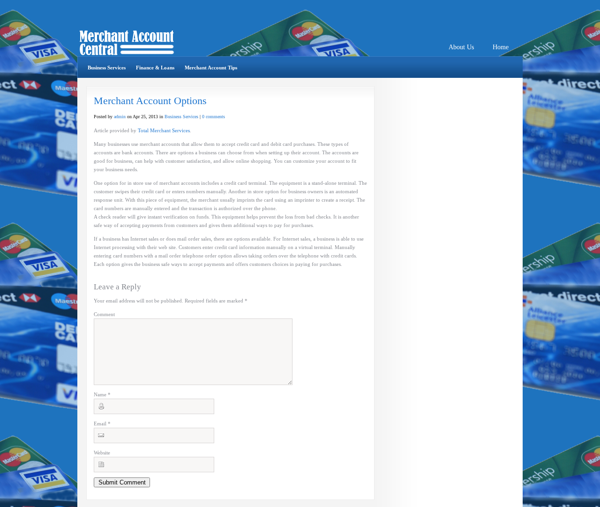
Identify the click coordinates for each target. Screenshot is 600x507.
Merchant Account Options (150, 100)
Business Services (107, 67)
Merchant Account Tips (211, 67)
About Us (461, 47)
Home (501, 47)
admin (120, 116)
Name (102, 394)
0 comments (213, 116)
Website (102, 452)
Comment (104, 314)
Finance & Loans (155, 67)
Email (102, 423)
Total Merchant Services (164, 130)
